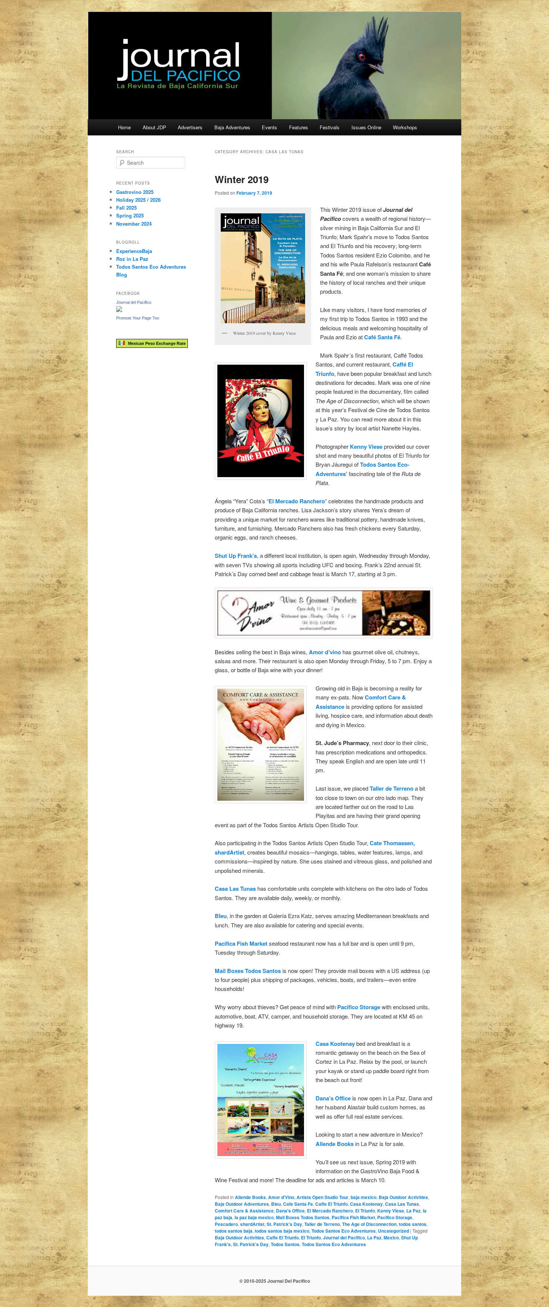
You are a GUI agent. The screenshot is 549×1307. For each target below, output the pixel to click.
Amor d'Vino (281, 1197)
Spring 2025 (130, 215)
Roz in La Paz (132, 258)
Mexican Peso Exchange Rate (155, 343)
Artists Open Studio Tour (322, 1197)
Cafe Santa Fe (298, 1204)
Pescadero (226, 1224)
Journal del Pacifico (344, 1237)
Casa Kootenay (335, 1043)
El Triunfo (365, 1210)
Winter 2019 (242, 179)
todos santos (413, 1224)
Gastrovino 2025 (134, 191)
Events (269, 127)
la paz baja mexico (254, 1217)
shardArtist (252, 1224)
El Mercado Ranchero (330, 1210)
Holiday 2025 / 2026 (138, 199)
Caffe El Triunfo (331, 1204)
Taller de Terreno (322, 1224)
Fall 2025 (126, 207)
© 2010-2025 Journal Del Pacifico (274, 1280)
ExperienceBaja (134, 250)
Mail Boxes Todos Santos (302, 1217)
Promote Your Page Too (137, 318)
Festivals (329, 127)
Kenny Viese (390, 1210)
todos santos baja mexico (282, 1230)
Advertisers (190, 127)
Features (298, 127)
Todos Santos (285, 1244)
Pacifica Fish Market (353, 1217)
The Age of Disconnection (369, 1224)
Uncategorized (393, 1230)
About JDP (154, 127)
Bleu (276, 1204)
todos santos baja (233, 1230)
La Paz (413, 1210)
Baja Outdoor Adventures (242, 1204)
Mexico (391, 1237)
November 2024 (134, 223)
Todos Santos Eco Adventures (343, 1230)
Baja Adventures (232, 127)
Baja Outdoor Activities (403, 1197)
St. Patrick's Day (284, 1224)
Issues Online (366, 127)
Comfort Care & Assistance (244, 1210)
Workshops (405, 127)
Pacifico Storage (394, 1217)
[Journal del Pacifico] (119, 310)
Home (124, 127)
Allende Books (250, 1197)
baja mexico (363, 1197)
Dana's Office (290, 1210)
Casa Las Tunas (402, 1204)
